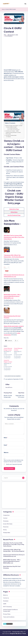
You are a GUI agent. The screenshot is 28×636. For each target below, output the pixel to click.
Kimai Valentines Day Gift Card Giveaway (12, 316)
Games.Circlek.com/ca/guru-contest (13, 326)
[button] (8, 387)
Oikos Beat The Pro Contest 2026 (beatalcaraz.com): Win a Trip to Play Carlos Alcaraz (14, 237)
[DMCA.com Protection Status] (8, 623)
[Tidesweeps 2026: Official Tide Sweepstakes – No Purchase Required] (7, 250)
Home (3, 9)
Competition (6, 515)
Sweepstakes (6, 532)
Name (6, 437)
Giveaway (5, 521)
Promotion (5, 527)
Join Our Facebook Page (14, 215)
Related (9, 136)
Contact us (6, 598)
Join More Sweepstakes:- (11, 135)
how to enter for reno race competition (12, 376)
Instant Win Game (7, 524)
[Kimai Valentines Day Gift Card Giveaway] (7, 310)
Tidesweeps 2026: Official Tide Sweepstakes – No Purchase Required (14, 255)
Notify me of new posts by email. (14, 464)
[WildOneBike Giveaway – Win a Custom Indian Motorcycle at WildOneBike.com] (7, 289)
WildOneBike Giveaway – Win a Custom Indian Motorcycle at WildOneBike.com (12, 296)
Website (6, 452)
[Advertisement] (14, 54)
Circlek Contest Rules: (13, 128)
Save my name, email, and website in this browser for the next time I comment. (13, 461)
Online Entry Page (14, 209)
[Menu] (25, 3)
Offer (7, 384)
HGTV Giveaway (7, 606)
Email (6, 445)
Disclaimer (5, 601)
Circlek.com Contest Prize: (14, 129)
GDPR (4, 603)
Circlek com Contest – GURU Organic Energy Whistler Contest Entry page (13, 132)
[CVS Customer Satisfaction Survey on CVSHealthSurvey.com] (7, 269)
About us (5, 595)
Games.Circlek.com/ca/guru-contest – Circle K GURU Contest (13, 126)
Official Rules (14, 212)
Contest (5, 518)
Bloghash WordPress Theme (18, 633)
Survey (5, 529)
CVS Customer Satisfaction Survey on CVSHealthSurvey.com (14, 275)
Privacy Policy (6, 614)
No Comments (9, 36)
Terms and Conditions (8, 617)
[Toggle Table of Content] (21, 123)
